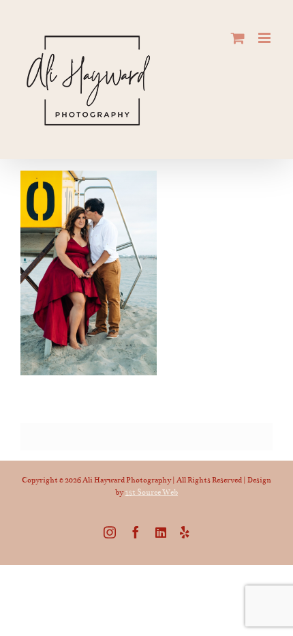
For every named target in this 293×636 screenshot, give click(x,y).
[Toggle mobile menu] (265, 38)
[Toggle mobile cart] (238, 38)
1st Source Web (151, 492)
